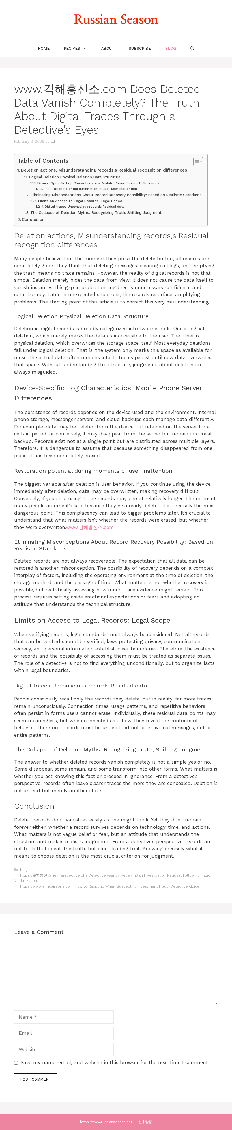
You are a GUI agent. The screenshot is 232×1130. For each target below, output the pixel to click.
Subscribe (140, 48)
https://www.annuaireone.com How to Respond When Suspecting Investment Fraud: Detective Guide (109, 886)
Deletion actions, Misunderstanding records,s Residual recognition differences (104, 170)
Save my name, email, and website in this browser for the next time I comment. (114, 1062)
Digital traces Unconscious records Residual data (84, 207)
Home (44, 48)
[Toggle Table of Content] (195, 161)
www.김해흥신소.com (90, 527)
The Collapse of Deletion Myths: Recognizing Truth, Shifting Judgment (96, 212)
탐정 (148, 1122)
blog (170, 48)
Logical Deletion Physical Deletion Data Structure (75, 177)
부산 (138, 1122)
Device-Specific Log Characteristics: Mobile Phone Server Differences (98, 183)
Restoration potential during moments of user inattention (90, 189)
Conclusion (33, 219)
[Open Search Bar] (192, 48)
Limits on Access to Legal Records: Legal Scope (80, 201)
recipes (72, 48)
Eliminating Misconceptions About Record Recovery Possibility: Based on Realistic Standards (116, 194)
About (108, 48)
